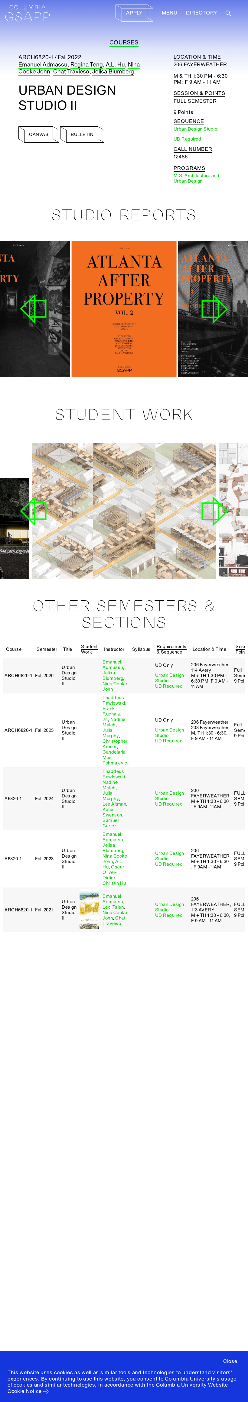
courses (124, 42)
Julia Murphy (111, 733)
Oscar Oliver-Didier (113, 872)
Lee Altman (114, 804)
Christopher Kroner (115, 743)
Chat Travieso (71, 71)
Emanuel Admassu (42, 64)
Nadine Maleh (114, 722)
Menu (170, 13)
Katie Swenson (112, 812)
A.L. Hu (115, 64)
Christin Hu (114, 883)
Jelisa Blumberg (113, 71)
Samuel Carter (111, 823)
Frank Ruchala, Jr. (112, 714)
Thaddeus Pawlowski (114, 700)
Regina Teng (86, 64)
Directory (201, 13)
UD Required (169, 686)
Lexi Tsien (113, 907)
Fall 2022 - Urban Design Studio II (77, 474)
